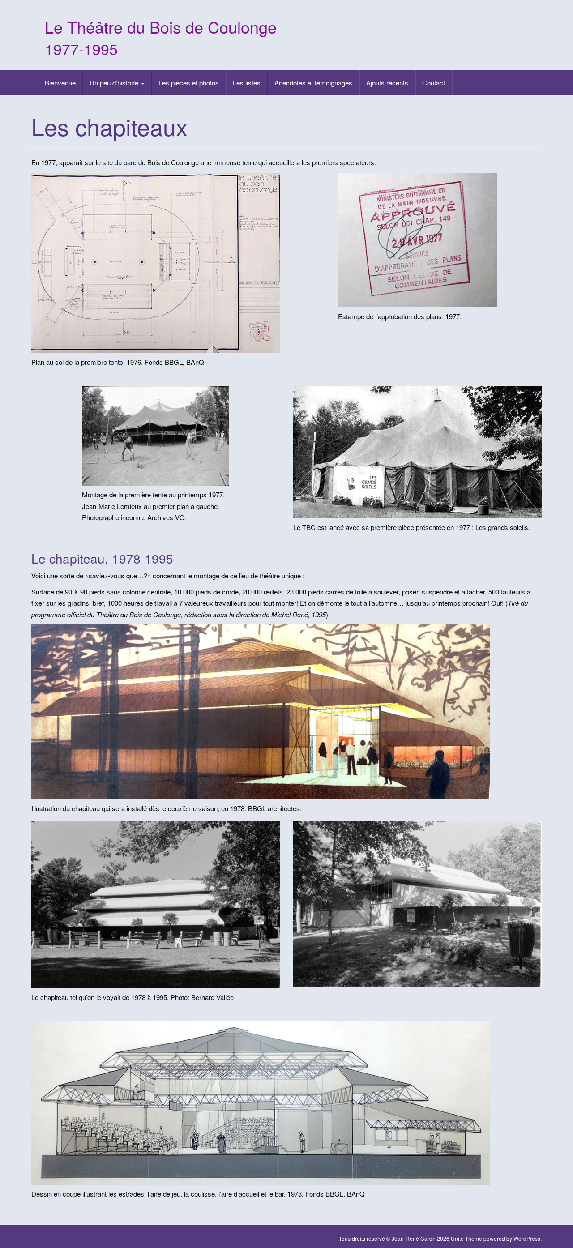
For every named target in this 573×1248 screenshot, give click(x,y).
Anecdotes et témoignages (313, 82)
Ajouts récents (387, 82)
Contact (433, 82)
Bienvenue (60, 82)
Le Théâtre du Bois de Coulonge (161, 26)
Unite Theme (466, 1238)
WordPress (526, 1238)
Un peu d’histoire (115, 82)
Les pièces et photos (188, 82)
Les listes (247, 82)
